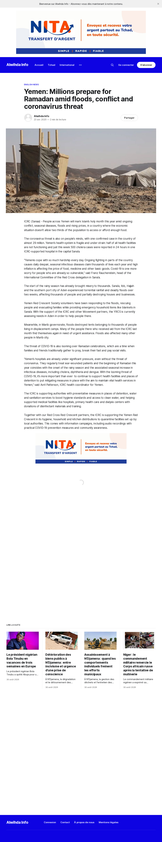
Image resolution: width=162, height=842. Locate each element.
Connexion (50, 822)
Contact (65, 822)
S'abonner (146, 64)
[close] (158, 3)
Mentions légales (108, 822)
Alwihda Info (17, 64)
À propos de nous (84, 822)
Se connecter (126, 64)
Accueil (39, 64)
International (67, 64)
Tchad (51, 64)
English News (31, 84)
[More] (80, 65)
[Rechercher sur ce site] (112, 65)
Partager (129, 117)
